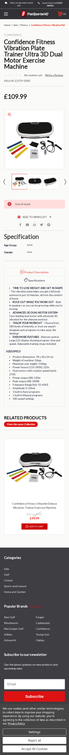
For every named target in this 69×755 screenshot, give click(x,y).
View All (35, 606)
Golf (6, 574)
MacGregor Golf (13, 628)
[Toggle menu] (10, 14)
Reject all (34, 740)
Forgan (40, 617)
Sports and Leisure (15, 586)
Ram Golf (9, 617)
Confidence (43, 628)
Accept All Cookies (34, 749)
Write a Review (54, 75)
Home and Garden (15, 591)
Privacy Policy (16, 723)
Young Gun (42, 634)
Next (65, 182)
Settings (34, 732)
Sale (6, 568)
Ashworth (10, 640)
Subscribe (34, 696)
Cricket (8, 580)
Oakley (40, 640)
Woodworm (11, 623)
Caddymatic (43, 623)
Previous (4, 182)
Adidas (8, 634)
